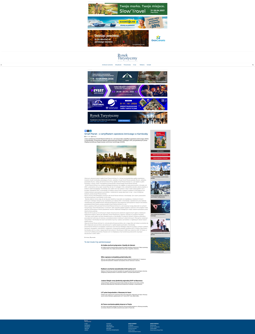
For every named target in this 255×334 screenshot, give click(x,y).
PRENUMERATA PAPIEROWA (160, 154)
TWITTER (86, 328)
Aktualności (118, 64)
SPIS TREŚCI (160, 151)
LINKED (86, 330)
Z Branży (88, 237)
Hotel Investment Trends (134, 331)
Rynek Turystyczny (154, 327)
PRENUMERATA (110, 327)
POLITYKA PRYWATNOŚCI (112, 330)
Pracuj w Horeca (132, 328)
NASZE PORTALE (154, 323)
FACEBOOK (87, 327)
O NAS (86, 323)
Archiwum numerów (107, 64)
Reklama (142, 64)
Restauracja (153, 325)
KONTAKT (108, 323)
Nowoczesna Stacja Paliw (156, 330)
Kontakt (149, 64)
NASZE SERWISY (132, 323)
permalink (93, 237)
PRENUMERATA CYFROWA (160, 158)
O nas (134, 64)
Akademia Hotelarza (133, 327)
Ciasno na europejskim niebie (157, 252)
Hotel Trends (131, 330)
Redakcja (94, 136)
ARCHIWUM (109, 325)
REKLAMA (108, 328)
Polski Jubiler (153, 328)
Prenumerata (127, 64)
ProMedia (130, 325)
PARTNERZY (87, 325)
